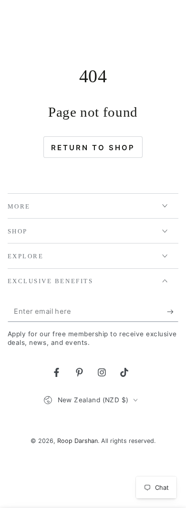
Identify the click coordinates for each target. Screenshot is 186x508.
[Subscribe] (172, 312)
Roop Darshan (77, 440)
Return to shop (93, 147)
